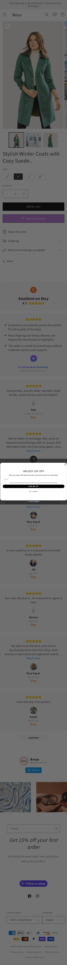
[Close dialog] (65, 464)
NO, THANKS (33, 491)
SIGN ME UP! (33, 486)
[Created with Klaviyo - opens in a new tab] (33, 501)
